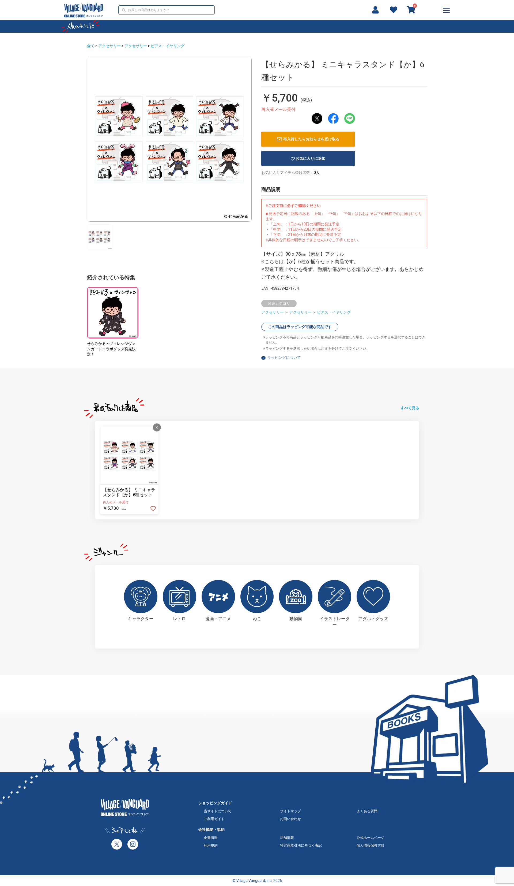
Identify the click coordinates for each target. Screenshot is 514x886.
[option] (169, 139)
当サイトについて (218, 811)
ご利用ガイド (214, 819)
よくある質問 (367, 811)
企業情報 (211, 838)
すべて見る (409, 408)
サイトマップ (290, 811)
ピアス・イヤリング (167, 46)
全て (91, 46)
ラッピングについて (284, 357)
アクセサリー (109, 46)
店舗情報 (287, 838)
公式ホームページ (370, 838)
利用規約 (211, 845)
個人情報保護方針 (370, 845)
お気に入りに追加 (311, 158)
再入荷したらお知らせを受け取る (311, 139)
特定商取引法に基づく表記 (301, 845)
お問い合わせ (290, 819)
